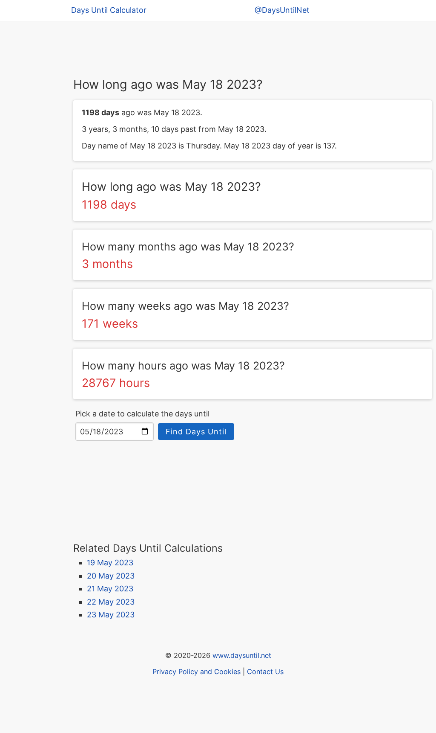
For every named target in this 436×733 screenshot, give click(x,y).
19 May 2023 (110, 562)
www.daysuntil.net (241, 655)
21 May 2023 (110, 588)
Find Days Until (196, 431)
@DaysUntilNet (282, 10)
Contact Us (265, 671)
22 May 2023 (111, 601)
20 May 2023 (111, 575)
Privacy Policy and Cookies (196, 671)
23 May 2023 (111, 614)
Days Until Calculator (108, 10)
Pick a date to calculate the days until (142, 413)
